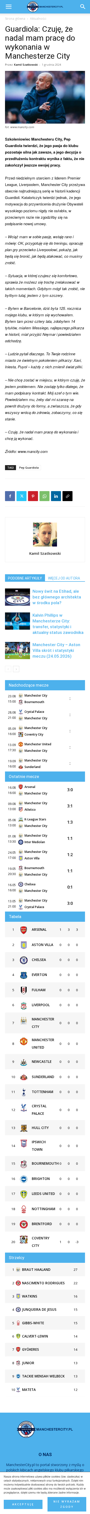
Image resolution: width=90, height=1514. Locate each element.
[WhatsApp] (45, 496)
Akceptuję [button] (23, 1504)
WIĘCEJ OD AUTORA (64, 578)
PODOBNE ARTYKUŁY (25, 578)
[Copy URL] (67, 496)
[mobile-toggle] (8, 6)
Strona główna (15, 18)
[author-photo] (45, 546)
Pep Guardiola (29, 467)
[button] (83, 6)
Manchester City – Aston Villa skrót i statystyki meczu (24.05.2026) (56, 650)
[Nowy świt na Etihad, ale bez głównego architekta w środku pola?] (17, 597)
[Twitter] (21, 496)
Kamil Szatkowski (26, 64)
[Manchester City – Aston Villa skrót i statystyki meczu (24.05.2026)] (17, 650)
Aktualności (38, 18)
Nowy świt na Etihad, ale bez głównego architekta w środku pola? (56, 597)
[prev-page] (8, 669)
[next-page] (16, 669)
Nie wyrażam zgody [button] (67, 1504)
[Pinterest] (33, 496)
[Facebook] (10, 496)
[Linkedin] (56, 496)
